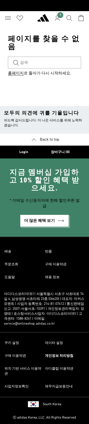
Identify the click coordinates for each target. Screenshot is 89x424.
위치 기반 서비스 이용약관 (22, 371)
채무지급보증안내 (59, 386)
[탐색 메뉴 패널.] (8, 18)
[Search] (69, 18)
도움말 (9, 277)
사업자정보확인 (16, 386)
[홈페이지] (43, 20)
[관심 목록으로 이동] (20, 18)
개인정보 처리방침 (59, 355)
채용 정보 (52, 277)
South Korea (52, 404)
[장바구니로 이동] (81, 18)
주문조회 (11, 264)
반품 (48, 251)
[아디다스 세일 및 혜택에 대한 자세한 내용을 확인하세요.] (44, 5)
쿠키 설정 (11, 343)
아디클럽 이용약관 (59, 368)
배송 (7, 251)
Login (23, 152)
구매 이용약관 (56, 264)
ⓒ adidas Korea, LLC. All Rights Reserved (44, 417)
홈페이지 (16, 73)
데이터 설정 (54, 343)
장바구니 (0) (60, 152)
